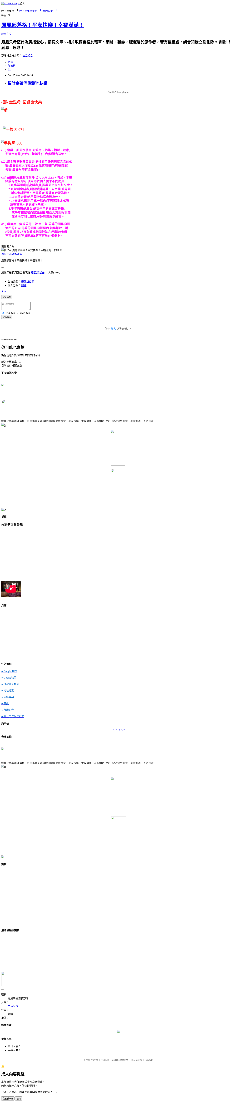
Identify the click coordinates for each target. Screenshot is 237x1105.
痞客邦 (35, 272)
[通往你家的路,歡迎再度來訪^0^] (118, 1032)
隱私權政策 (136, 1060)
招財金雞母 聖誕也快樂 (27, 83)
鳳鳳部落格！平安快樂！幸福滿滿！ (42, 25)
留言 (41, 272)
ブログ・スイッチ (118, 730)
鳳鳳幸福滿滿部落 (11, 254)
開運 (23, 285)
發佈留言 (7, 317)
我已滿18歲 (8, 1098)
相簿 (10, 62)
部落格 (11, 65)
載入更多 (7, 297)
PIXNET (94, 1060)
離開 (18, 1098)
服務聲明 (149, 1060)
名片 (10, 69)
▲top (4, 291)
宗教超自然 (27, 281)
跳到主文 (6, 34)
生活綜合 (28, 55)
